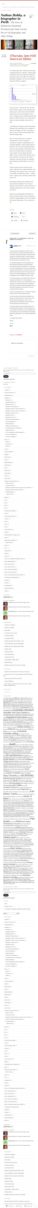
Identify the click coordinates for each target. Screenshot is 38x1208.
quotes (6, 545)
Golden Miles (21, 759)
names (9, 813)
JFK (14, 781)
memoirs (6, 518)
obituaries (20, 816)
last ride (23, 794)
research (6, 556)
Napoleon (13, 813)
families (27, 753)
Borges (4, 722)
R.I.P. (6, 548)
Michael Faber (25, 808)
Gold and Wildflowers (9, 681)
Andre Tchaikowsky (12, 705)
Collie (30, 737)
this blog (6, 582)
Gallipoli (31, 757)
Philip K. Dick (13, 825)
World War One (9, 882)
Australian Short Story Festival (15, 712)
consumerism (6, 740)
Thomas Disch (13, 862)
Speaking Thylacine (9, 651)
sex (9, 848)
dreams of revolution (7, 750)
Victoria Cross (26, 870)
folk (23, 755)
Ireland (27, 778)
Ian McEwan (27, 775)
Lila (16, 799)
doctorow (25, 746)
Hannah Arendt (31, 763)
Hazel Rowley (17, 766)
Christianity (22, 731)
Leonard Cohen (10, 796)
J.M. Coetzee (21, 780)
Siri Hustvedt (14, 850)
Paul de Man (12, 821)
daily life (6, 454)
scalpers (22, 844)
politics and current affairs (10, 540)
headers (27, 766)
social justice (14, 851)
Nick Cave (12, 815)
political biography (9, 423)
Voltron (29, 872)
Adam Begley (20, 701)
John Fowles (23, 783)
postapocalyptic (15, 828)
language (19, 794)
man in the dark (6, 805)
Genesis (13, 758)
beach (25, 714)
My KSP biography (10, 491)
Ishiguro (5, 780)
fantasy (31, 753)
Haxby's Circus (8, 766)
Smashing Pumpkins (26, 850)
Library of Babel (12, 799)
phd (8, 825)
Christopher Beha (7, 735)
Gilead (16, 759)
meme (33, 806)
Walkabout (9, 873)
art (22, 706)
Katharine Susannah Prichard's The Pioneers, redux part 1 (17, 671)
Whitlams (9, 879)
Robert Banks (11, 841)
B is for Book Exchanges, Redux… (22, 602)
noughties (6, 816)
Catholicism (9, 727)
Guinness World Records (16, 763)
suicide (16, 855)
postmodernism (23, 829)
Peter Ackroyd (14, 824)
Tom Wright (16, 866)
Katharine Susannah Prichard (11, 481)
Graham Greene (14, 761)
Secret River (24, 846)
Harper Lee (28, 764)
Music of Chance (24, 811)
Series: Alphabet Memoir (10, 561)
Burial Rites (9, 723)
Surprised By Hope (22, 855)
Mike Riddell (30, 808)
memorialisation (8, 808)
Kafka (18, 789)
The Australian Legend (9, 654)
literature (26, 801)
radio (11, 832)
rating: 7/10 (14, 834)
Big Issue (20, 715)
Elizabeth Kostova (20, 752)
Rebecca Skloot (19, 837)
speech (22, 853)
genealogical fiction (7, 758)
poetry (6, 537)
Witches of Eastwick (14, 880)
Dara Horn (8, 741)
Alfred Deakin (7, 704)
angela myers (27, 705)
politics (18, 827)
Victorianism (14, 872)
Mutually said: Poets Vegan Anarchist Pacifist (14, 646)
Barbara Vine (20, 714)
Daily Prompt (7, 457)
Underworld (24, 869)
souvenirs (12, 853)
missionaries (23, 810)
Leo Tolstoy (17, 796)
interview (6, 778)
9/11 (4, 698)
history (6, 475)
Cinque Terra (14, 735)
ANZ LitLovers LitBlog (9, 627)
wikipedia (13, 879)
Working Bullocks (23, 880)
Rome (26, 843)
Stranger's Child (18, 854)
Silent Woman (25, 848)
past (24, 819)
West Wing (19, 877)
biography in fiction (10, 415)
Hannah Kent (6, 764)
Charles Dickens (24, 727)
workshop (31, 880)
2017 (18, 699)
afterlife (5, 702)
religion (6, 553)
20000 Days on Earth (24, 699)
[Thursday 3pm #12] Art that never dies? (13, 678)
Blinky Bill (26, 719)
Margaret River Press (22, 805)
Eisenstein (14, 752)
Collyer (4, 738)
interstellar (31, 777)
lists (20, 64)
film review (7, 470)
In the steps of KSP (10, 485)
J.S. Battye (26, 780)
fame (24, 753)
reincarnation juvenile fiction (9, 839)
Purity (18, 830)
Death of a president (20, 744)
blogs (5, 720)
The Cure (23, 858)
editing (5, 752)
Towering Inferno (27, 866)
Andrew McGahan (20, 705)
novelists (11, 816)
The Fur (29, 858)
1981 (4, 699)
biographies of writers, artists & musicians (14, 408)
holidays (11, 771)
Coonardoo (12, 740)
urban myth (10, 870)
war (19, 873)
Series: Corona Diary (9, 564)
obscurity (24, 816)
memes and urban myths (10, 516)
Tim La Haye (30, 864)
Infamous (18, 777)
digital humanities (8, 462)
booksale (32, 720)
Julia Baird (6, 789)
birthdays (10, 719)
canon (8, 725)
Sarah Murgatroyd (16, 844)
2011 (12, 699)
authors (7, 441)
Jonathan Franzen (10, 787)
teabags (5, 858)
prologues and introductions (11, 425)
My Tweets (5, 384)
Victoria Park (20, 872)
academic (7, 389)
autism (28, 712)
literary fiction (21, 800)
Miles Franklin (9, 810)
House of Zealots (13, 773)
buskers (20, 723)
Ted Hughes (9, 858)
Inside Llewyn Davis (25, 777)
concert (21, 738)
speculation (16, 853)
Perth (18, 821)
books (6, 439)
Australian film (8, 710)
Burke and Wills (15, 723)
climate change (9, 542)
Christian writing (10, 733)
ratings (12, 835)
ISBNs (30, 778)
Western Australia (8, 588)
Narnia (18, 813)
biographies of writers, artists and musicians (15, 410)
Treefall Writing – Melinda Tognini (12, 659)
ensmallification (6, 753)
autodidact (14, 714)
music (6, 524)
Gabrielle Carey (26, 757)
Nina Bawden (18, 815)
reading (23, 64)
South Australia (6, 853)
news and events (8, 529)
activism (15, 701)
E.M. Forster (25, 750)
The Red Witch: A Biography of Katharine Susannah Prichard (18, 7)
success (5, 855)
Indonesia (14, 777)
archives (20, 706)
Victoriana (32, 870)
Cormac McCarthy (21, 740)
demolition (31, 744)
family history (7, 465)
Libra (22, 796)
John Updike (17, 785)
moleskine (29, 810)
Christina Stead (21, 733)
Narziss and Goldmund (13, 814)
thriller (23, 864)
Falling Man (20, 753)
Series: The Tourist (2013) (10, 572)
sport (29, 853)
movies (18, 811)
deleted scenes (10, 494)
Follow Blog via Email (11, 368)
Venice (21, 870)
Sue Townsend (10, 855)
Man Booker (30, 803)
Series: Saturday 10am (9, 566)
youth (32, 882)
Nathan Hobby (18, 63)
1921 (19, 698)
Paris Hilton (11, 819)
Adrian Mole (26, 701)
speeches (26, 853)
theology (14, 860)
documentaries (8, 748)
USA (15, 870)
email (25, 752)
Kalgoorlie (24, 789)
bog (20, 720)
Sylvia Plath (10, 857)
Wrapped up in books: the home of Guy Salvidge (15, 665)
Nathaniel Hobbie (29, 814)
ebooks (29, 750)
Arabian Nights (15, 706)
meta (6, 521)
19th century (8, 698)
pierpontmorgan (6, 827)
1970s (29, 698)
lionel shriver (11, 801)
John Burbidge (14, 783)
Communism (16, 738)
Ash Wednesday (8, 707)
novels (16, 816)
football (26, 755)
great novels (26, 761)
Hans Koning (12, 764)
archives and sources (9, 392)
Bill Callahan (25, 715)
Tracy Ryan (7, 868)
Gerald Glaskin (9, 759)
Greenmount (6, 763)
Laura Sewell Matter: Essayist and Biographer (14, 643)
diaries (17, 746)
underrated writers (17, 869)
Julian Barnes (13, 789)
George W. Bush (26, 758)
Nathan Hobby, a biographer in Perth (13, 18)
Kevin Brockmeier (21, 791)
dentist (13, 746)
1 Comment (33, 63)
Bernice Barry (8, 630)
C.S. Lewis (25, 723)
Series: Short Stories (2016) (11, 569)
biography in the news (10, 417)
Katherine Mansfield (12, 791)
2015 (15, 699)
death (6, 459)
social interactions (7, 851)
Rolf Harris (18, 843)
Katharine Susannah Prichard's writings (14, 489)
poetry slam (12, 827)
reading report (8, 550)
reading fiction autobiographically (21, 835)
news (6, 526)
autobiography (7, 714)
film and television (13, 755)
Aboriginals (10, 701)
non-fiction (23, 815)
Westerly (26, 875)
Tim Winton (6, 866)
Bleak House (21, 719)
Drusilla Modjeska (17, 751)
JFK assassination (20, 781)
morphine (8, 811)
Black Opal (15, 719)
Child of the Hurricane (21, 729)
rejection (17, 839)
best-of (14, 715)
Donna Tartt (12, 749)
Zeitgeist (10, 883)
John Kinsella (7, 785)
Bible (17, 715)
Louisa (11, 802)
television (7, 580)
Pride (29, 828)
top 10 (21, 866)
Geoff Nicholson (18, 758)
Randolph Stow (24, 832)
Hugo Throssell (9, 775)
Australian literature (23, 710)
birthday (5, 719)
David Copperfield (16, 742)
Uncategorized (8, 585)
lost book (8, 802)
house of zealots (26, 773)
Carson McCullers (26, 725)
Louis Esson (25, 802)
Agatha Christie (11, 702)
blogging (30, 719)
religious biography (10, 430)
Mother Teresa (14, 811)
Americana (20, 704)
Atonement (25, 708)
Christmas (27, 733)
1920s (16, 698)
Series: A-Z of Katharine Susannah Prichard (14, 558)
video (25, 872)
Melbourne (25, 806)
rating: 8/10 (22, 834)
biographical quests (10, 404)
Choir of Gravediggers (12, 731)
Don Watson (17, 749)
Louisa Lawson (17, 802)
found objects (7, 473)
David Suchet (6, 744)
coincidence (24, 737)
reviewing (29, 839)
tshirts (27, 868)
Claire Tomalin (21, 735)
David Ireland (24, 741)
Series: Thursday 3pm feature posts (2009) (19, 65)
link (5, 502)
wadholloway (11, 602)
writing (6, 590)
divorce (20, 746)
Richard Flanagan (11, 840)
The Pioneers (22, 860)
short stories (16, 848)
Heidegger (5, 767)
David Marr (30, 742)
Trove (14, 868)
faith (17, 753)
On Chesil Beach (30, 816)
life (5, 500)
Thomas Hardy (22, 862)
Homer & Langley (17, 771)
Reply (11, 325)
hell (8, 767)
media (6, 513)
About (3, 3)
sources (31, 851)
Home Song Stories (25, 771)
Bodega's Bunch (15, 720)
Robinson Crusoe (10, 843)
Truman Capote (21, 868)
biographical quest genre (16, 717)
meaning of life (19, 806)
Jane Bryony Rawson (9, 635)
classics (27, 735)
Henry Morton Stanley (21, 767)
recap (24, 837)
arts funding (26, 706)
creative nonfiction (8, 451)
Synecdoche (16, 857)
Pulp (16, 830)
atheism (18, 708)
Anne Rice (9, 706)
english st (15, 245)
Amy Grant (25, 704)
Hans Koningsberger (21, 764)
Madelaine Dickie (24, 803)
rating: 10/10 (6, 835)
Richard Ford (18, 840)
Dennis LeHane (7, 746)
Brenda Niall (10, 722)
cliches (30, 735)
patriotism (28, 819)
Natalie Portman (22, 814)
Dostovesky (23, 749)
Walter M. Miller (15, 873)
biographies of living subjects (12, 406)
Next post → (32, 233)
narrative (23, 813)
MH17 (20, 808)
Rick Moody (23, 840)
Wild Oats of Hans (20, 879)
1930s (22, 698)
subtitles (23, 854)
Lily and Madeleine (21, 799)
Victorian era (7, 872)
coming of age (10, 738)
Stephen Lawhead (10, 854)
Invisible (23, 778)
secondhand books (17, 846)
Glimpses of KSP (9, 483)
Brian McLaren (27, 722)
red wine (28, 837)
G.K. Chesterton (19, 757)
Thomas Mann (18, 864)
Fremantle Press (12, 757)
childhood (11, 729)
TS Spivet (31, 868)
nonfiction (28, 815)
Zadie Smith (5, 883)
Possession (9, 828)
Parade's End (6, 819)
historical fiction (18, 769)
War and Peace (24, 873)
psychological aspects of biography (13, 428)
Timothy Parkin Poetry (9, 657)
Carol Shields (18, 725)
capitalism (12, 725)
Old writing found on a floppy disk (12, 534)
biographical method (10, 402)
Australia (31, 708)
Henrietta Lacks (13, 767)
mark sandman (12, 806)
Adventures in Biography (10, 624)
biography (7, 397)
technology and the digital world (11, 577)
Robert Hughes (17, 841)
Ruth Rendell (9, 844)
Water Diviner (9, 875)
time (26, 864)
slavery (19, 850)
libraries (6, 497)
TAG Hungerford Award (24, 857)
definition (27, 744)
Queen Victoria (24, 830)
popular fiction (25, 827)
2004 (10, 699)
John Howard (30, 783)
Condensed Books (28, 738)
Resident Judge (8, 649)
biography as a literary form (11, 412)
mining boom (18, 810)
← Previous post (15, 233)
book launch (27, 720)
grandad (20, 761)
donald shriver (16, 748)
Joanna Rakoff (28, 781)
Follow (6, 376)
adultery (30, 701)
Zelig (13, 883)
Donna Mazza (6, 749)
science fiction (29, 845)
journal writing (20, 787)
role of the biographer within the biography (14, 432)
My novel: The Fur (6, 10)
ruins (29, 843)
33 (13, 698)
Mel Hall (30, 806)
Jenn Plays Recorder (9, 638)
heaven (30, 766)
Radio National (16, 832)
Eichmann (9, 752)
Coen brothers (17, 737)
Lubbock (9, 803)
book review (8, 443)
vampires (18, 870)
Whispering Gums (8, 662)
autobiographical (14, 64)
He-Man (23, 766)
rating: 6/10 (8, 834)
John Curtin (7, 478)
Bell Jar (8, 715)
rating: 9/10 (29, 834)
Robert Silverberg (25, 841)
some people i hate (23, 851)
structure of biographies (11, 434)
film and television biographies (12, 419)
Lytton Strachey (16, 803)
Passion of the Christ (18, 819)
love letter (5, 803)
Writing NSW (27, 882)
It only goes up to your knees (11, 633)
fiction (6, 467)
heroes (8, 769)
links (6, 505)
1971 (32, 698)
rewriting (5, 840)
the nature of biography (10, 436)
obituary (6, 532)
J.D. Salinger (14, 780)
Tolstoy (11, 866)
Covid (6, 449)
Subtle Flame (29, 854)
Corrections (27, 740)
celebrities (14, 727)
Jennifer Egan (10, 781)
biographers (8, 400)
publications (11, 830)
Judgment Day (29, 787)
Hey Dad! (12, 769)
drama (30, 749)
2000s (7, 699)
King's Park (27, 791)
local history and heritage (10, 510)
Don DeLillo (23, 748)
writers (17, 882)
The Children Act (16, 858)
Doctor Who (30, 746)
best (11, 715)
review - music (23, 839)
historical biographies (10, 421)
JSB (24, 787)
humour (18, 775)
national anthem (6, 815)
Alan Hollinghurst (19, 702)
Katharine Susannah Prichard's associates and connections (18, 487)
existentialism (13, 753)
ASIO (14, 708)
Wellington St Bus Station (17, 875)
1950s (26, 698)
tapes (30, 857)
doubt (27, 749)
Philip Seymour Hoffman (22, 825)
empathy (29, 752)
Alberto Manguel (28, 702)
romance (23, 843)
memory (16, 808)
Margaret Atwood (13, 805)
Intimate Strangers (16, 778)
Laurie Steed (29, 794)
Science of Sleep (8, 846)
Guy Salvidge (24, 763)
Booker (22, 720)
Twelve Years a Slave (7, 869)
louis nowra (31, 802)
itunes (8, 780)
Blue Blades (9, 720)
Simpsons (9, 850)
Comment (31, 356)
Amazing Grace (14, 704)
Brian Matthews (18, 722)
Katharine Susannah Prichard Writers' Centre (14, 641)
